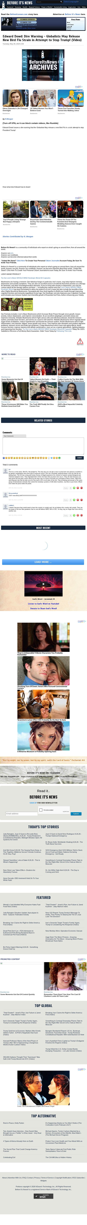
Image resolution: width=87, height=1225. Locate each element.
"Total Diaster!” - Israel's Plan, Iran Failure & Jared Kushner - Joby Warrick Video (64, 905)
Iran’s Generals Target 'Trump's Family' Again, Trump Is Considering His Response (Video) (63, 924)
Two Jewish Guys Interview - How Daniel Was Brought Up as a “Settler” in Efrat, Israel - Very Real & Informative (22, 1133)
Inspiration (72, 7)
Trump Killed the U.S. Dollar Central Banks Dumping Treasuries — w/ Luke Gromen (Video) (64, 1050)
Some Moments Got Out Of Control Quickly (12, 380)
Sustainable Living (60, 7)
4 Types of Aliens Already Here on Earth (18, 1141)
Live (79, 7)
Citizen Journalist (52, 261)
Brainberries (6, 224)
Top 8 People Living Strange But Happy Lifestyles (14, 221)
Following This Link (64, 331)
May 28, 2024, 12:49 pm (16, 500)
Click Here (21, 261)
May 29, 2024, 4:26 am (15, 515)
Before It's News (19, 2)
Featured (10, 7)
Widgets (43, 1181)
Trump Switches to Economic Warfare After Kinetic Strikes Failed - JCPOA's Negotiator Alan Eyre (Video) (22, 1033)
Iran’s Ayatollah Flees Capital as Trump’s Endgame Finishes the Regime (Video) (65, 1042)
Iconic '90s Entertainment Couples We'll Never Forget (35, 1106)
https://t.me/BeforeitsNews (66, 777)
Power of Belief (46, 7)
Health (25, 7)
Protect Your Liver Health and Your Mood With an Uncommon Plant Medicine (64, 1142)
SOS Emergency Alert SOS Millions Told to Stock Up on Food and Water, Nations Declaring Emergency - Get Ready (64, 852)
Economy (18, 7)
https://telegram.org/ (29, 777)
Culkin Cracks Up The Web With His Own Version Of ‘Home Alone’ (71, 380)
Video (84, 7)
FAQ (24, 1178)
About (4, 1178)
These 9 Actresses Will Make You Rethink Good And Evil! (14, 405)
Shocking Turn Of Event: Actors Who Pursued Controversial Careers (42, 687)
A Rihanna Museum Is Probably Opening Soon (36, 751)
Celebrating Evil (9, 1157)
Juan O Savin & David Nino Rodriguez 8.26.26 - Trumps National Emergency (63, 835)
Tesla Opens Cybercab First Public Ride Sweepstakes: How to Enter (61, 1150)
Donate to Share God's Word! (43, 608)
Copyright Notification (63, 1178)
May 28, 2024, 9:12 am (15, 488)
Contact (30, 1178)
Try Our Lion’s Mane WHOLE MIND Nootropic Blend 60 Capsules (25, 278)
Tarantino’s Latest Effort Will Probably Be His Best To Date (41, 720)
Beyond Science (34, 7)
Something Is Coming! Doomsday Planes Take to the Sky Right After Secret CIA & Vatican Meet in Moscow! (64, 862)
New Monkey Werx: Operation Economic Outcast (64, 931)
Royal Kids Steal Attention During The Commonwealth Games (41, 222)
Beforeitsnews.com (19, 14)
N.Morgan (9, 119)
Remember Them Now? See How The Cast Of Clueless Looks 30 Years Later (62, 995)
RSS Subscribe (78, 1178)
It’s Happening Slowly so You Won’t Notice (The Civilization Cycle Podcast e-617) (64, 1124)
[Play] (43, 584)
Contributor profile (21, 28)
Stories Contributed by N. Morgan (18, 236)
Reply (65, 488)
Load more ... (43, 562)
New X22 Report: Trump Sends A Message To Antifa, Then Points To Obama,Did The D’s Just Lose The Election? (63, 914)
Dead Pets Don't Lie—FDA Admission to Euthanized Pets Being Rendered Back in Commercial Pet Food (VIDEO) (18, 933)
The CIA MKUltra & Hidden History (59, 1157)
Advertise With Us (14, 1178)
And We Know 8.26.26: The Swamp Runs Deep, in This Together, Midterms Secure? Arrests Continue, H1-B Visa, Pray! (22, 852)
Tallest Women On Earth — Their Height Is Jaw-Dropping (43, 380)
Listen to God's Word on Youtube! (43, 604)
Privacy (37, 1178)
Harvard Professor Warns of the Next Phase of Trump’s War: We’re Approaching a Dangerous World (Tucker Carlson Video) (20, 1043)
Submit (76, 814)
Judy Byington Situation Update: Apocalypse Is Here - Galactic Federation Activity (20, 914)
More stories (32, 28)
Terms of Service (47, 1178)
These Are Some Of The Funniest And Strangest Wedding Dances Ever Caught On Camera (69, 223)
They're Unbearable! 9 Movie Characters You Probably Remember (40, 654)
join (12, 253)
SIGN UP (33, 803)
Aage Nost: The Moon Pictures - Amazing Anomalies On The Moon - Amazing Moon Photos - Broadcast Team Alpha (65, 939)
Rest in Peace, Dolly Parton (13, 1123)
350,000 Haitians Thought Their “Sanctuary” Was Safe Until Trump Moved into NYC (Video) (21, 1058)
